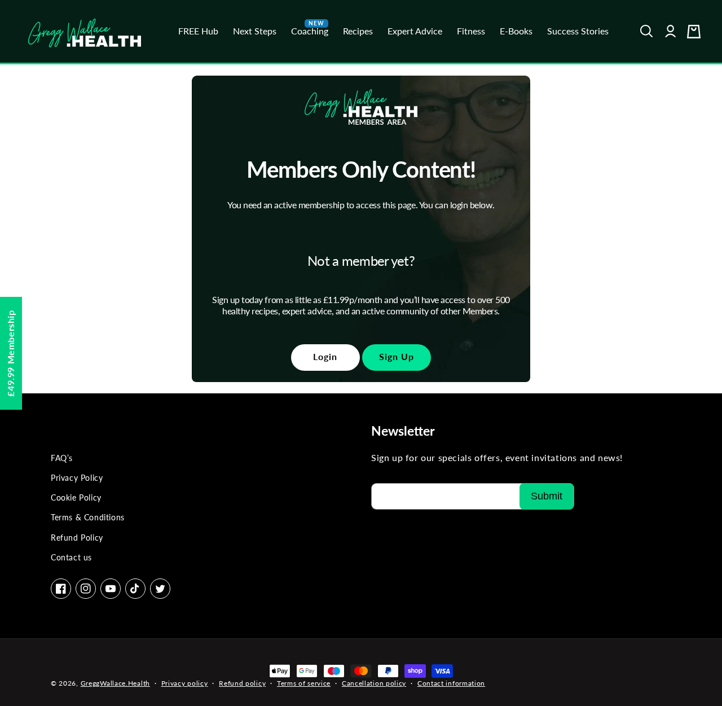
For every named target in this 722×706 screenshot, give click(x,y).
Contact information (451, 683)
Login (325, 356)
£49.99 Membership (10, 353)
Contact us (71, 557)
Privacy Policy (77, 478)
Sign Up (396, 356)
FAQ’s (62, 458)
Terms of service (304, 683)
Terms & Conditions (88, 517)
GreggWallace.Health (115, 683)
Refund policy (242, 683)
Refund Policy (77, 537)
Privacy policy (184, 683)
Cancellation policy (374, 683)
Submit (546, 496)
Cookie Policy (76, 497)
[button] (647, 31)
